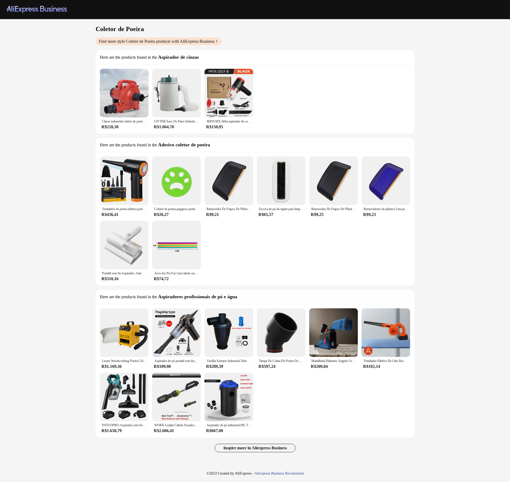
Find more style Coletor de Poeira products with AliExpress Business (156, 41)
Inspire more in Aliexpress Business (255, 448)
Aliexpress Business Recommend (279, 473)
